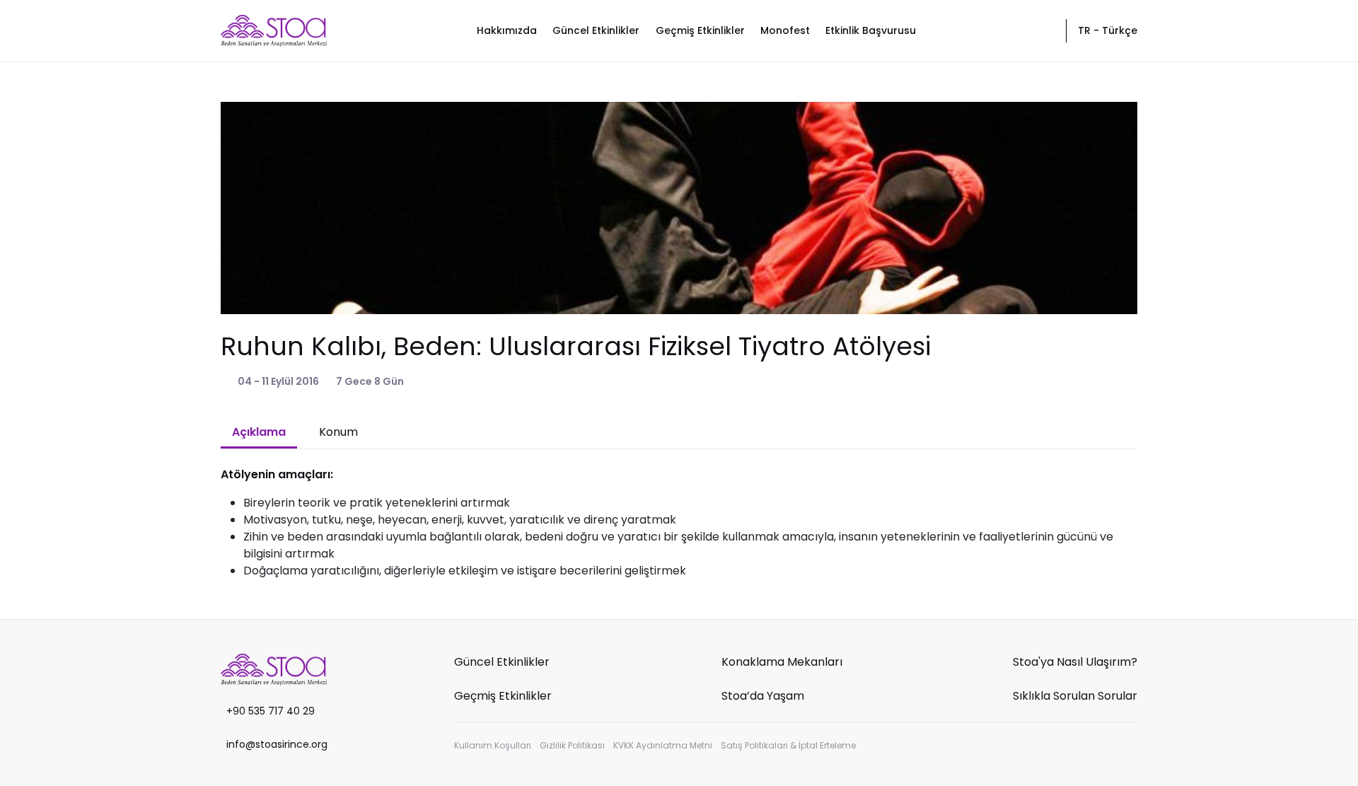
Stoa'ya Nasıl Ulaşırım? (1075, 662)
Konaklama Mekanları (781, 662)
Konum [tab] (338, 432)
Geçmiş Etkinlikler (700, 30)
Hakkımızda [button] (507, 30)
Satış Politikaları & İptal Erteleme (788, 745)
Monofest (785, 30)
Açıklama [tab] (259, 432)
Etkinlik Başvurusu (870, 30)
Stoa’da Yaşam (762, 696)
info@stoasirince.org (276, 744)
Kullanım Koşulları (492, 745)
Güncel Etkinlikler (595, 30)
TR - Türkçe (1107, 30)
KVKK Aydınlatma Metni (662, 745)
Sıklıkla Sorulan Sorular (1075, 696)
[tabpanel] (679, 522)
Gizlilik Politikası (572, 745)
